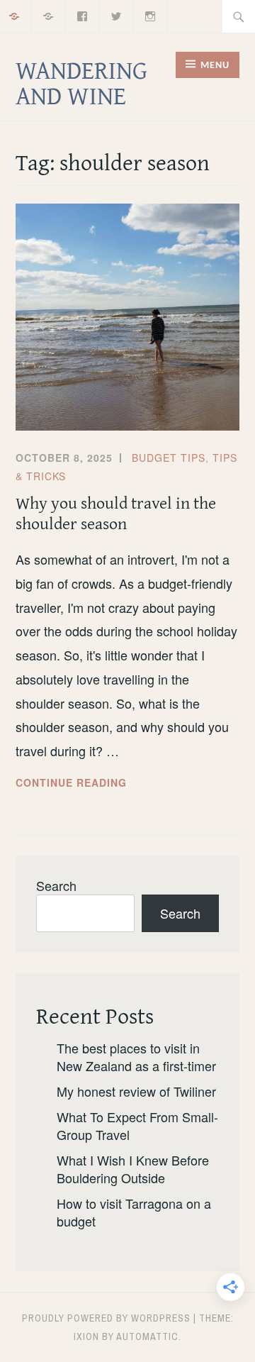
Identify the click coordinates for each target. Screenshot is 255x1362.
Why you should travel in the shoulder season (116, 513)
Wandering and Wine (81, 82)
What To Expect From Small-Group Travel (137, 1125)
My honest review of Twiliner (136, 1091)
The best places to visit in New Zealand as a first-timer (136, 1057)
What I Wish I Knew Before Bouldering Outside (133, 1169)
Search (56, 885)
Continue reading (101, 783)
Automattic (147, 1336)
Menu (215, 65)
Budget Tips (168, 457)
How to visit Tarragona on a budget (134, 1212)
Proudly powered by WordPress (106, 1318)
